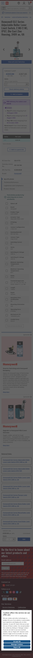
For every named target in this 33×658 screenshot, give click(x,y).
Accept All (17, 641)
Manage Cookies (17, 644)
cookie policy (23, 635)
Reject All (17, 647)
